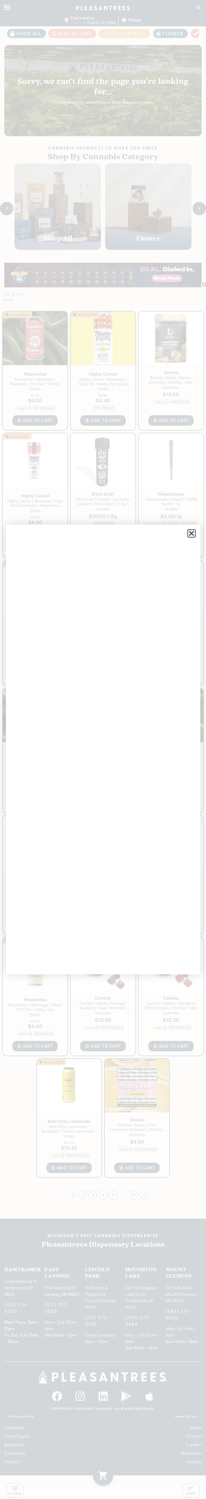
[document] (103, 749)
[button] (191, 533)
